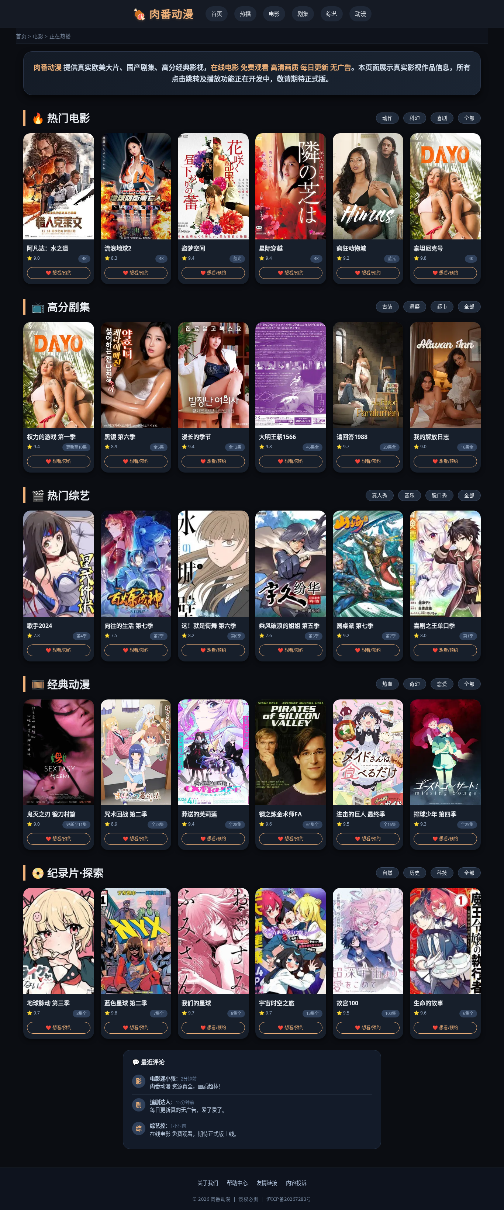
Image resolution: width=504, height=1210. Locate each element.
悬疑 (415, 306)
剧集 (302, 13)
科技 (442, 872)
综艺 (331, 13)
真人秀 (379, 495)
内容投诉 (296, 1182)
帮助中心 (237, 1182)
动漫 (360, 13)
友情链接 (266, 1182)
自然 (387, 872)
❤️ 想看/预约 (59, 273)
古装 (387, 306)
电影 (274, 13)
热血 (387, 683)
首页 (216, 13)
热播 (245, 13)
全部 (469, 117)
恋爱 (442, 683)
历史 (415, 872)
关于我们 (207, 1182)
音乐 (409, 495)
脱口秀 (439, 495)
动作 (387, 117)
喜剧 (442, 117)
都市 (442, 306)
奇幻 (415, 683)
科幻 (415, 117)
